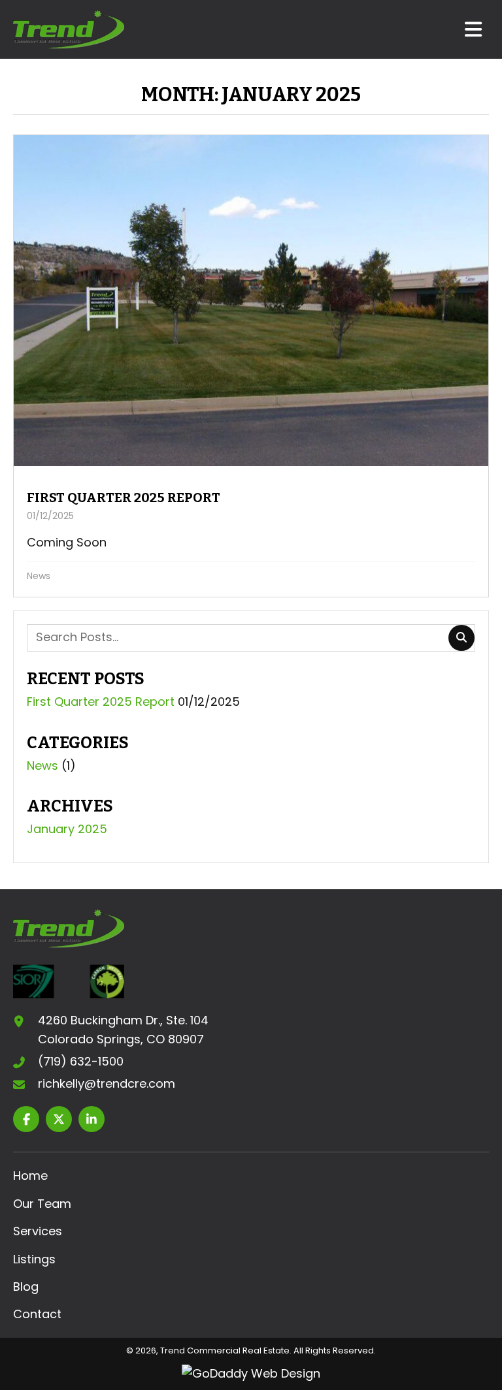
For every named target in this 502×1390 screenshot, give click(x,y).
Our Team (42, 1203)
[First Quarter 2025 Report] (251, 366)
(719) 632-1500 (81, 1061)
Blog (26, 1286)
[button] (26, 1119)
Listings (34, 1259)
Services (37, 1231)
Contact (37, 1314)
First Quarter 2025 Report (101, 701)
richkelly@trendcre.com (106, 1083)
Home (30, 1175)
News (38, 575)
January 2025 (67, 829)
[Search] (461, 638)
